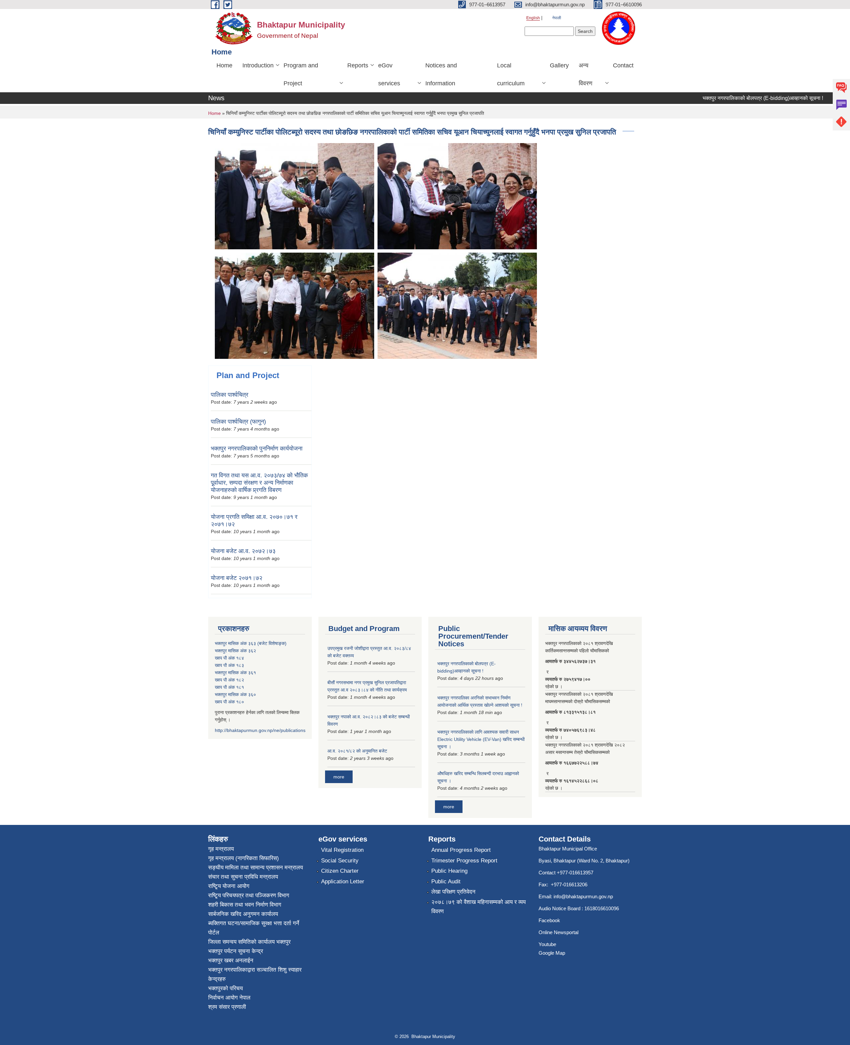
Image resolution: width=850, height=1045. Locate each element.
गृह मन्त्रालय (221, 849)
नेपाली (556, 18)
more (338, 776)
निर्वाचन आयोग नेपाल (229, 998)
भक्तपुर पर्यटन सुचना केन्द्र (235, 951)
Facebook (549, 920)
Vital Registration (342, 850)
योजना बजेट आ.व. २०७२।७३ (243, 551)
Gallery (559, 65)
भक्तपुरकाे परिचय (225, 988)
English (533, 18)
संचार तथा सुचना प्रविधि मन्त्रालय (243, 877)
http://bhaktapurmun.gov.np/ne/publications (260, 730)
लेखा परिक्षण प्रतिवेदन (453, 892)
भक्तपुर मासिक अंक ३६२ (235, 650)
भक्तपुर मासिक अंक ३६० (235, 694)
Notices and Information (441, 74)
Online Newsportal (558, 932)
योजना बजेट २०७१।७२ (236, 578)
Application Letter (342, 881)
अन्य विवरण (585, 74)
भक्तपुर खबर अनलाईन (230, 960)
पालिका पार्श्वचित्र (229, 394)
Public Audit (446, 881)
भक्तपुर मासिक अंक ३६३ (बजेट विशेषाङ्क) (251, 643)
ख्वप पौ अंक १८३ (229, 665)
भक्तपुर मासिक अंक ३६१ (235, 672)
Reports (357, 65)
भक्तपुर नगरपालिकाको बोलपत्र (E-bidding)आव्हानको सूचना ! (743, 98)
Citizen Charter (340, 871)
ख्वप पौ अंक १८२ (229, 680)
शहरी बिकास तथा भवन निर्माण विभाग (244, 905)
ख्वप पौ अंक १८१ (229, 687)
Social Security (340, 860)
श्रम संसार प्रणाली (227, 1007)
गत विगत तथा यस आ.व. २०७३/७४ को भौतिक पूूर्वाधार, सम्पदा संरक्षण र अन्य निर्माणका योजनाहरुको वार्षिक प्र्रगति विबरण (259, 482)
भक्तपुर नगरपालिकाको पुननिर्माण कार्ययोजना (256, 448)
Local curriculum (511, 74)
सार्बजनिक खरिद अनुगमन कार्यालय (243, 914)
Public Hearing (449, 871)
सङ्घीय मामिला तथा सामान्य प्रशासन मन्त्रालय (255, 867)
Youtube (547, 944)
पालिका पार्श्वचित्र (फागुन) (238, 421)
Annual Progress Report (461, 850)
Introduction (258, 65)
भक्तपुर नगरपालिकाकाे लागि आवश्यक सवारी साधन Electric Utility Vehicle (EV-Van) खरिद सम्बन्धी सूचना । (481, 739)
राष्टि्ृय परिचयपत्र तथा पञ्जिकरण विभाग (248, 895)
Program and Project (301, 74)
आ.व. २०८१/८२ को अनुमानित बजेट (357, 751)
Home (224, 65)
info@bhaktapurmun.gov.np (583, 896)
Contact (623, 65)
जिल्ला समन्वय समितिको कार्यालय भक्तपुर (249, 942)
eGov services (389, 74)
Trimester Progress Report (464, 860)
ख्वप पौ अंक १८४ (229, 658)
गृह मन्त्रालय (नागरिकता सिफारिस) (243, 858)
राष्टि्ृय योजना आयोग (228, 886)
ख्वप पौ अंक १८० (229, 701)
